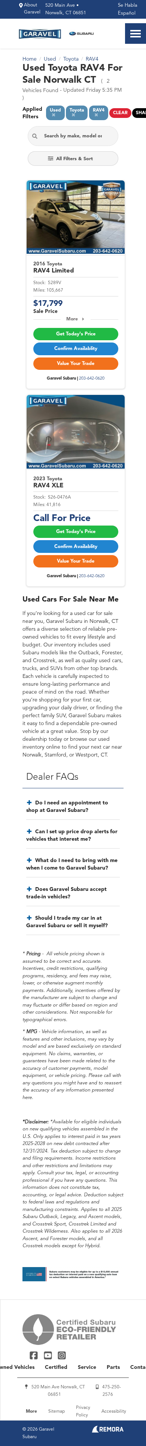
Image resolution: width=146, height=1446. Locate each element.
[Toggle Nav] (135, 33)
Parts (113, 1367)
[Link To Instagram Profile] (62, 1355)
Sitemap (56, 1411)
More (72, 319)
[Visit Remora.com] (108, 1431)
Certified (56, 1367)
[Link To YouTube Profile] (48, 1355)
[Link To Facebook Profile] (35, 1355)
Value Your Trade (75, 363)
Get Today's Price (75, 334)
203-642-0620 (91, 379)
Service (87, 1367)
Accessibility (113, 1411)
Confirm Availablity (75, 348)
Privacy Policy (83, 1412)
